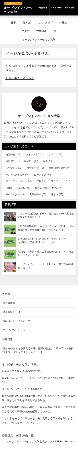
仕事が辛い (29, 161)
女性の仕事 (35, 167)
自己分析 (13, 154)
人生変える (14, 167)
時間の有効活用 (59, 167)
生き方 (26, 31)
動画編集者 (38, 194)
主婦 (41, 181)
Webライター (15, 194)
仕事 (13, 22)
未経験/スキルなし (18, 187)
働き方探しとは (11, 312)
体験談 (63, 22)
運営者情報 (42, 8)
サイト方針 (69, 8)
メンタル (54, 154)
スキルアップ (45, 22)
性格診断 (41, 31)
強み (47, 161)
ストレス (34, 154)
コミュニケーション (19, 181)
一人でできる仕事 (17, 174)
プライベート (60, 181)
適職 (11, 161)
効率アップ (42, 174)
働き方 (26, 22)
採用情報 (8, 339)
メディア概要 (56, 8)
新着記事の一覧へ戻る (19, 78)
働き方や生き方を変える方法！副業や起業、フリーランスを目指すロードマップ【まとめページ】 (38, 350)
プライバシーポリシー (15, 330)
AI (55, 31)
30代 (56, 187)
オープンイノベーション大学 (39, 39)
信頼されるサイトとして (16, 321)
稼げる (41, 187)
